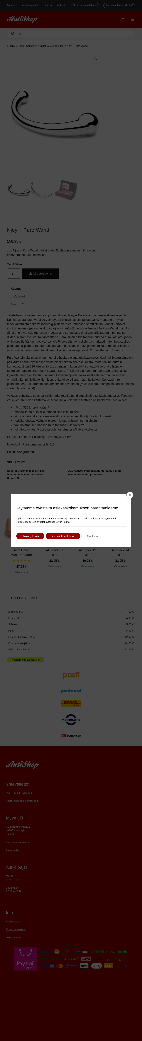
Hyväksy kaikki (30, 536)
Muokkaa (92, 536)
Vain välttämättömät (63, 536)
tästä (97, 518)
